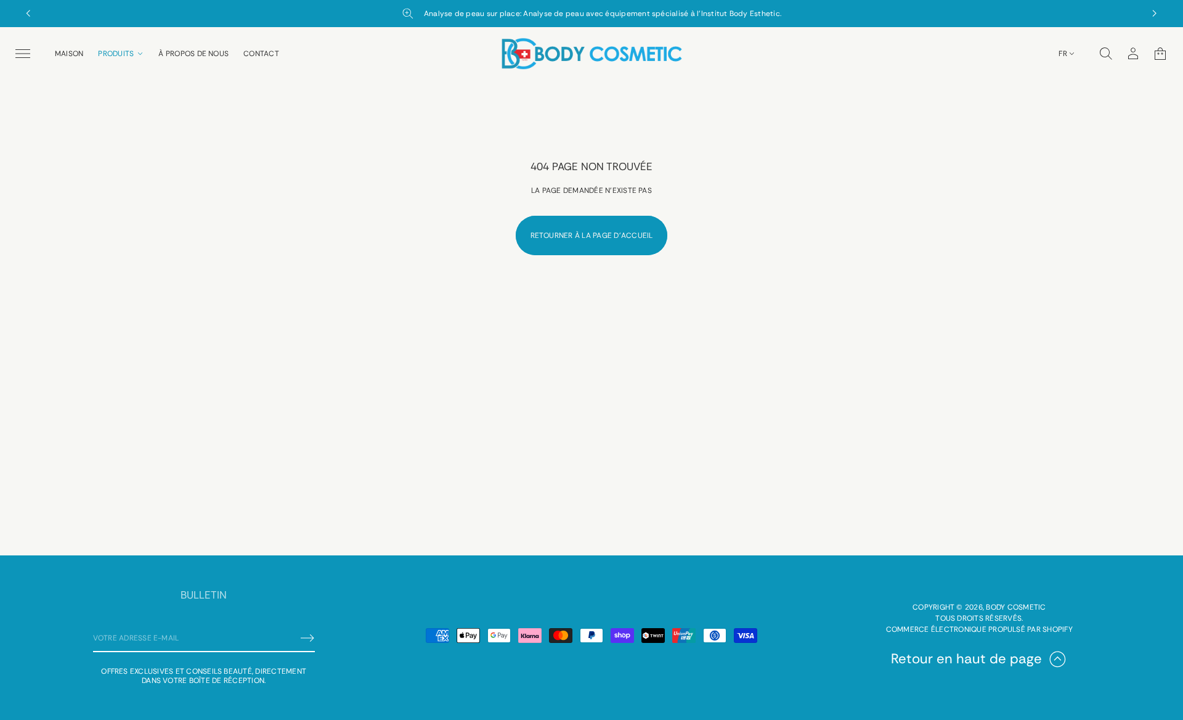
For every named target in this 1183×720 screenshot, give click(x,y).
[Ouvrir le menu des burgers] (22, 53)
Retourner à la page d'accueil (592, 235)
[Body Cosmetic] (591, 54)
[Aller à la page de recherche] (1106, 53)
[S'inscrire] (307, 638)
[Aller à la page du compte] (1133, 53)
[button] (1106, 53)
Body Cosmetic (1016, 607)
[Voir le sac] (1160, 53)
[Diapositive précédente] (28, 13)
